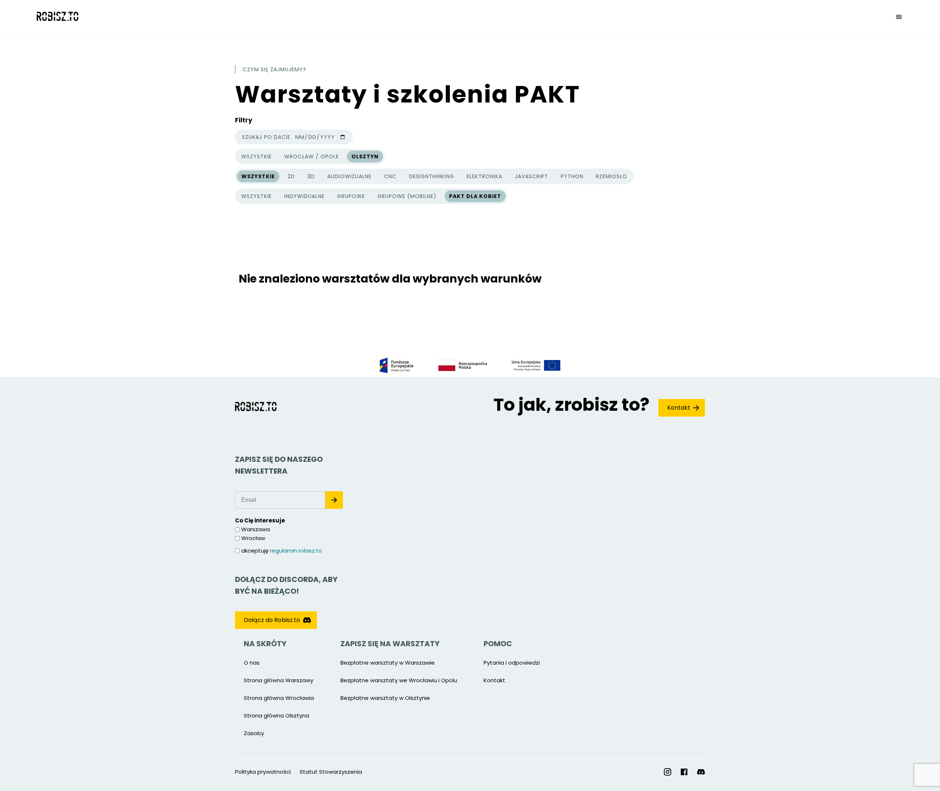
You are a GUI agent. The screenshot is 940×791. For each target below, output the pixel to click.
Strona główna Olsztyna (276, 715)
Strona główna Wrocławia (279, 698)
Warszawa (255, 529)
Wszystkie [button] (256, 157)
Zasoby (254, 733)
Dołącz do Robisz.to (272, 620)
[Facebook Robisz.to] (684, 772)
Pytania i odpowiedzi (512, 662)
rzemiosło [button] (611, 176)
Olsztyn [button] (365, 156)
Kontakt (678, 407)
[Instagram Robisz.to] (667, 772)
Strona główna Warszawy (278, 680)
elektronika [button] (484, 176)
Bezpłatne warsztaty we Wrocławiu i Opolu (398, 680)
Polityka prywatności (263, 772)
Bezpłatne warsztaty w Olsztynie (385, 698)
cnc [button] (390, 176)
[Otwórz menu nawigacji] (898, 17)
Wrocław (253, 538)
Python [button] (572, 176)
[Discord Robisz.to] (701, 772)
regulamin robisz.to (296, 550)
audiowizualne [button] (349, 176)
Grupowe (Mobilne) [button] (407, 196)
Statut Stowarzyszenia (331, 772)
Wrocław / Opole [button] (311, 156)
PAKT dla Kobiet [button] (475, 196)
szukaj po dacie (266, 137)
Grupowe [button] (351, 196)
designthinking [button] (431, 176)
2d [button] (291, 176)
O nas (252, 662)
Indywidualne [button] (304, 196)
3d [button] (311, 176)
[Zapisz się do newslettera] (334, 500)
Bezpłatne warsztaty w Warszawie (387, 662)
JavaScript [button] (531, 176)
